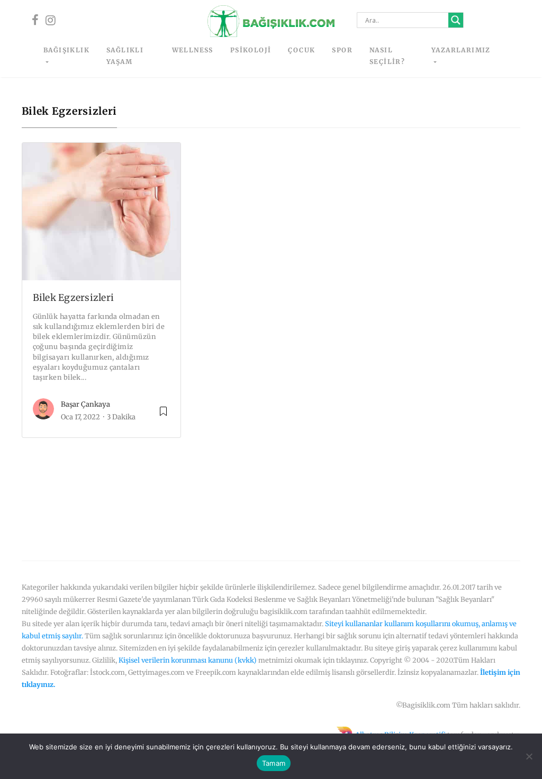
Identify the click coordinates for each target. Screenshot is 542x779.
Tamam (273, 763)
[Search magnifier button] (455, 20)
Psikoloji (251, 50)
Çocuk (301, 50)
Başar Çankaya (85, 404)
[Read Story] (163, 415)
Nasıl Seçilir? (387, 56)
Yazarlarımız (461, 50)
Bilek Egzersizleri (73, 298)
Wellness (192, 50)
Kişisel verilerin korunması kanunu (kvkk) (188, 660)
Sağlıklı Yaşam (124, 56)
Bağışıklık (66, 50)
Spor (342, 50)
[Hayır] (528, 756)
